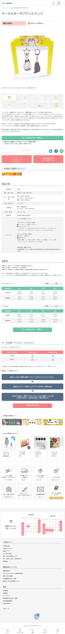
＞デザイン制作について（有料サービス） (45, 366)
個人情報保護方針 (7, 601)
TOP (3, 8)
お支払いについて (7, 548)
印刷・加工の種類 (7, 576)
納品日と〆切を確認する (37, 23)
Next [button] (61, 55)
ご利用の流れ (6, 546)
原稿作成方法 (6, 571)
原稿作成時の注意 (32, 405)
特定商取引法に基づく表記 (10, 598)
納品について (6, 551)
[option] (32, 57)
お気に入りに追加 (25, 150)
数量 (56, 283)
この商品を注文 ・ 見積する (33, 138)
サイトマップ (6, 596)
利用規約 (5, 561)
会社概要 (5, 590)
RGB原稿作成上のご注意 (9, 578)
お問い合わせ (6, 603)
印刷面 (46, 283)
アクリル (8, 8)
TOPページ (6, 608)
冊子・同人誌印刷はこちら (10, 556)
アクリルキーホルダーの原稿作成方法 (13, 573)
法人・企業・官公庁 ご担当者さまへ (12, 559)
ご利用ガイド (7, 542)
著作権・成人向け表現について (11, 581)
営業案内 (5, 593)
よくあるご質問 (7, 553)
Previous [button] (3, 55)
